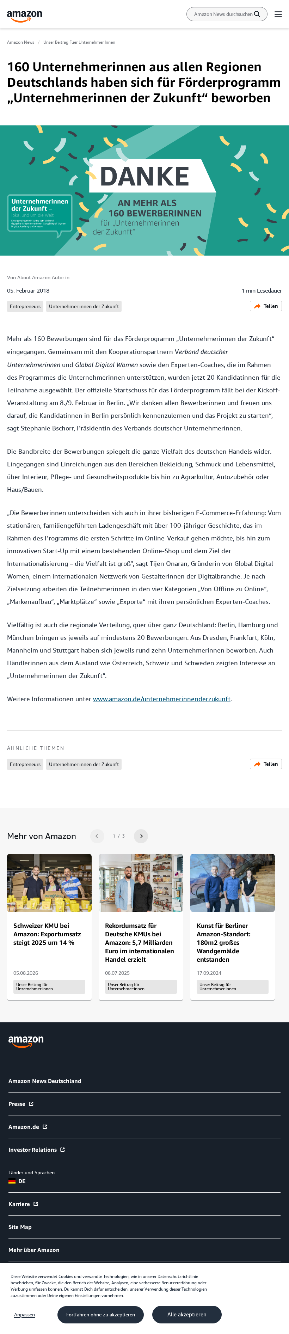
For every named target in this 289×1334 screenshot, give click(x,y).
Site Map (20, 1226)
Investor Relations (32, 1149)
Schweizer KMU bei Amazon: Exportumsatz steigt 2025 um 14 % (47, 934)
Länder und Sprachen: (32, 1172)
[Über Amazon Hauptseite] (25, 1042)
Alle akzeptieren (187, 1314)
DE (21, 1181)
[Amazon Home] (24, 17)
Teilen (271, 306)
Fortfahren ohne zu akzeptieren (100, 1314)
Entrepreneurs (25, 306)
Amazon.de (23, 1126)
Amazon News (20, 42)
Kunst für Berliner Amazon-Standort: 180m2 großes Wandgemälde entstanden (224, 942)
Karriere (19, 1203)
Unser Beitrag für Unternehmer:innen (34, 987)
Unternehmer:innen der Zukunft (84, 306)
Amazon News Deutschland (44, 1080)
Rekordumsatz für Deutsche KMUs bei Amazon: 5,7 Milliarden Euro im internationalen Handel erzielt (139, 942)
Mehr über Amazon (34, 1249)
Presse (16, 1103)
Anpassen (24, 1314)
